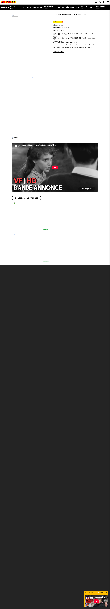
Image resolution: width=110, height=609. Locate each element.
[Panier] (100, 2)
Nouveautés (37, 7)
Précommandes (25, 7)
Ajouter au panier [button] (58, 51)
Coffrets (61, 7)
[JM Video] (8, 2)
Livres (92, 7)
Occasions (5, 7)
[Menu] (107, 2)
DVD (77, 7)
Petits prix (12, 7)
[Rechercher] (96, 2)
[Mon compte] (104, 2)
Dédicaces (70, 7)
